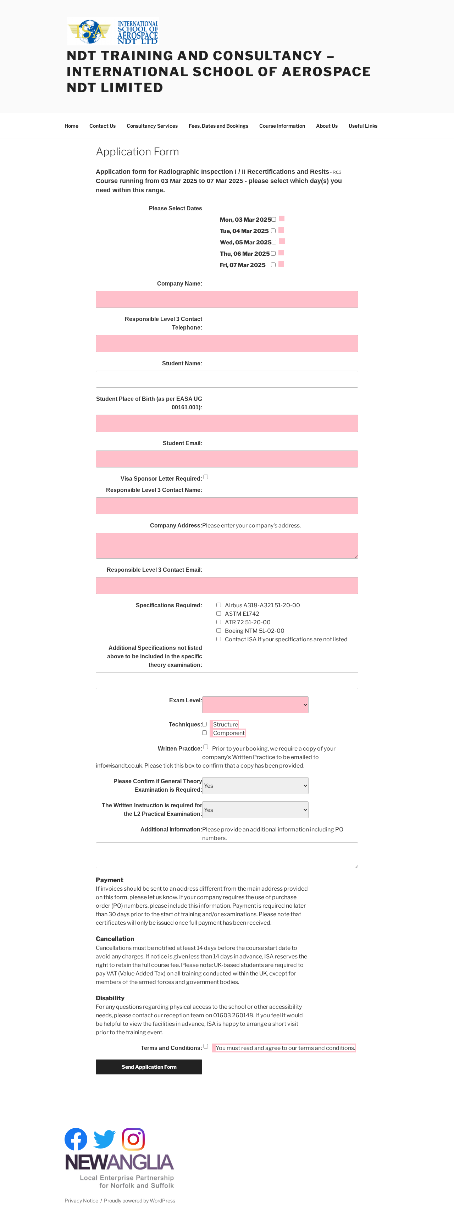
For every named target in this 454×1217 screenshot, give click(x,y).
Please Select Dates (175, 208)
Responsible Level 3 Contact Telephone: (163, 323)
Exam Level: (185, 700)
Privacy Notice (81, 1200)
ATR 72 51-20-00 (248, 622)
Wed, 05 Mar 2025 (246, 242)
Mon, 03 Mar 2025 (245, 219)
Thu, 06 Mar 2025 (245, 253)
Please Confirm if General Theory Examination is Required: (158, 785)
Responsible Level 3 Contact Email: (154, 570)
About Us (327, 126)
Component (229, 733)
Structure (225, 724)
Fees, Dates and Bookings (218, 126)
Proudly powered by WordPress (139, 1200)
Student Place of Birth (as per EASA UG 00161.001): (149, 403)
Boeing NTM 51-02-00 (254, 630)
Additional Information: (171, 829)
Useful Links (363, 126)
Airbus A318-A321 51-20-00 (262, 605)
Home (71, 126)
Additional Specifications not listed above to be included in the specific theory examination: (154, 656)
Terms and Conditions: (171, 1048)
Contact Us (102, 126)
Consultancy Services (152, 126)
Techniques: (185, 724)
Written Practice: (180, 749)
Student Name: (182, 363)
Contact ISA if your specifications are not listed (286, 639)
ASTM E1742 (242, 613)
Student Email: (182, 443)
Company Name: (179, 284)
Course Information (282, 126)
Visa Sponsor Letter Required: (161, 479)
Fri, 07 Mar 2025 (243, 265)
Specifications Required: (169, 605)
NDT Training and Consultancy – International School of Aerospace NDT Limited (219, 71)
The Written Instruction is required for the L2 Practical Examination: (152, 809)
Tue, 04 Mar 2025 (244, 231)
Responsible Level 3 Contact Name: (154, 490)
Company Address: (176, 525)
